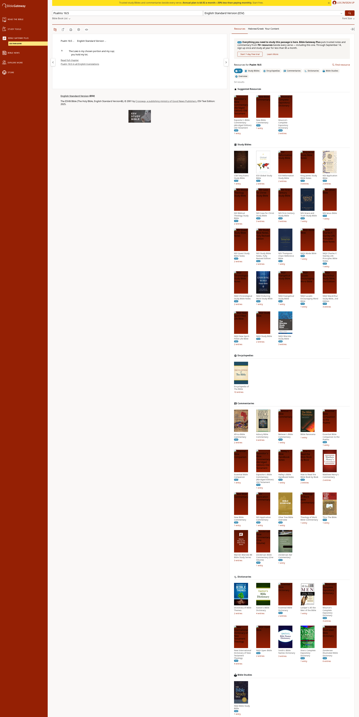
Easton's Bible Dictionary (262, 608)
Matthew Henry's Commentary (331, 475)
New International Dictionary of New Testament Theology (242, 654)
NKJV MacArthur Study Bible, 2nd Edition (330, 298)
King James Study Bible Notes (309, 176)
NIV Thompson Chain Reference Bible (286, 256)
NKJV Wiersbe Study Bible (284, 337)
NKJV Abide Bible (308, 253)
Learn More (272, 54)
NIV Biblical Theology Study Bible (241, 215)
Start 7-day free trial (250, 54)
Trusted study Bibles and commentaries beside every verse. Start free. (191, 2)
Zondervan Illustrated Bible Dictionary (330, 653)
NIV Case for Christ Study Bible (265, 214)
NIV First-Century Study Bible (286, 214)
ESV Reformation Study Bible (286, 176)
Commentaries (246, 403)
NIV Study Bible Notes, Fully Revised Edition (263, 256)
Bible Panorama (308, 434)
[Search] (350, 13)
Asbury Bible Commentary (262, 435)
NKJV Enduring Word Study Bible (264, 297)
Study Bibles (244, 144)
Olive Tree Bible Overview (285, 518)
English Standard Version (75, 96)
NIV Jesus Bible (330, 213)
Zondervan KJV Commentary (285, 556)
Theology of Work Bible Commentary (309, 518)
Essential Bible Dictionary (285, 608)
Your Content (272, 28)
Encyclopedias (245, 355)
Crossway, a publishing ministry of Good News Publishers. (166, 101)
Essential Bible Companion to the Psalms (331, 437)
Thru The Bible (330, 517)
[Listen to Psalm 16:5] (86, 29)
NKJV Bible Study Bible (242, 707)
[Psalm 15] (53, 62)
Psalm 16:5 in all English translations (80, 64)
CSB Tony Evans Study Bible (241, 176)
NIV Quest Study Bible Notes (241, 254)
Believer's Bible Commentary (285, 435)
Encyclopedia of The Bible (241, 387)
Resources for (247, 64)
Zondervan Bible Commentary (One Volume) (264, 557)
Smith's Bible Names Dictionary (286, 651)
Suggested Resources (249, 89)
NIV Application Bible (330, 176)
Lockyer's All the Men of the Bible (308, 608)
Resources (239, 28)
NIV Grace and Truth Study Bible (309, 214)
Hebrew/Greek (256, 28)
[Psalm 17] (226, 62)
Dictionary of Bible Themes (242, 608)
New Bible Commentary (262, 121)
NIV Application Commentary (263, 518)
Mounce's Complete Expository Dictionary (283, 124)
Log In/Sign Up (346, 2)
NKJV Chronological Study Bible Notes (243, 297)
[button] (343, 3)
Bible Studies (245, 674)
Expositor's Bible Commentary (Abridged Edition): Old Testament (243, 124)
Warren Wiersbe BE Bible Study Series (243, 556)
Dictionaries (244, 576)
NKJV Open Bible (264, 650)
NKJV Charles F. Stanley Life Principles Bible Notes (330, 257)
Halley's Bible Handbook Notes (286, 475)
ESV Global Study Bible (264, 176)
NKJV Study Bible (264, 336)
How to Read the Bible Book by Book (309, 475)
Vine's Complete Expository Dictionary (308, 653)
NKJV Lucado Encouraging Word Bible (309, 298)
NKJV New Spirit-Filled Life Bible (242, 337)
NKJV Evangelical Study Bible (286, 297)
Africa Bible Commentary (240, 435)
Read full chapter (70, 60)
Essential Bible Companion (241, 475)
